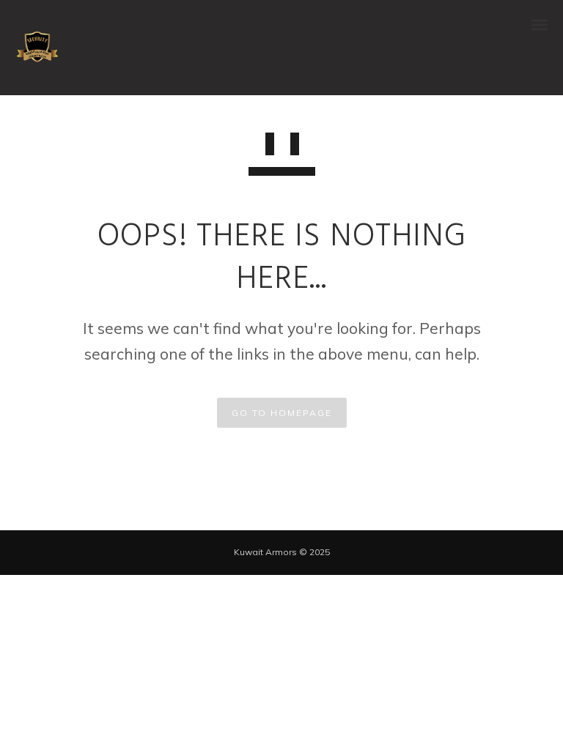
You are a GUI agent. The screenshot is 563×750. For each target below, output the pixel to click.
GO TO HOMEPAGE (282, 412)
